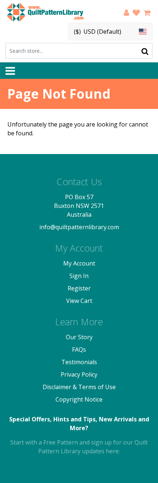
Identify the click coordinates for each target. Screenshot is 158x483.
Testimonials (79, 362)
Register (79, 288)
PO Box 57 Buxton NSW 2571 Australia (79, 206)
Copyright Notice (79, 399)
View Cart (79, 301)
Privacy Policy (79, 374)
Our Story (79, 337)
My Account (79, 263)
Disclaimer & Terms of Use (79, 387)
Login (126, 14)
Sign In (79, 276)
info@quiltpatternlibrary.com (79, 227)
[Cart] (147, 14)
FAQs (79, 349)
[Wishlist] (136, 14)
